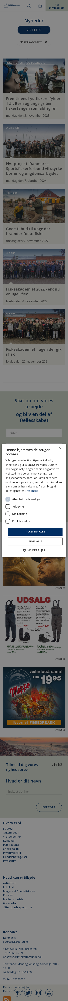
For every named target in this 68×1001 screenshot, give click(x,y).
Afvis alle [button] (35, 541)
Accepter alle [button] (35, 531)
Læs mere (31, 491)
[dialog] (34, 500)
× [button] (60, 448)
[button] (34, 550)
